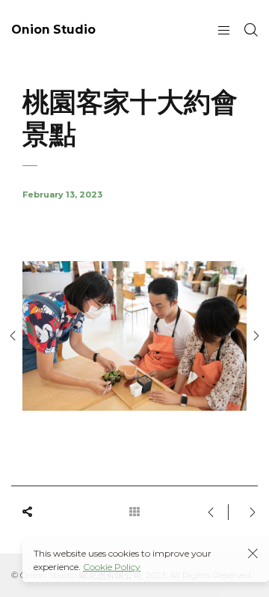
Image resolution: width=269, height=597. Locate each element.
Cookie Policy (111, 566)
